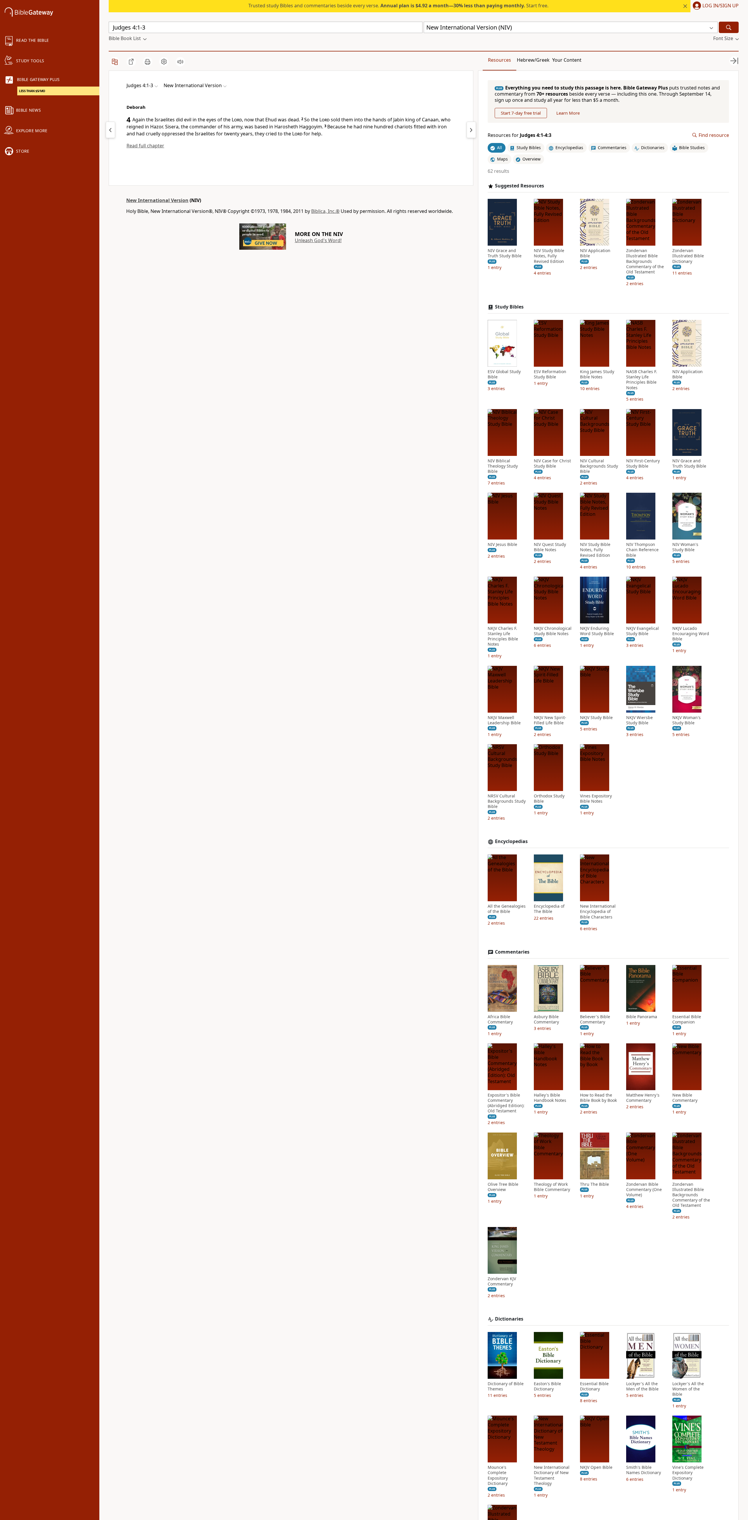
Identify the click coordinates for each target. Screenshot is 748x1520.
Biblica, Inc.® (325, 211)
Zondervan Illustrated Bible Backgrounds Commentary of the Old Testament (645, 261)
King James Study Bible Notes (597, 374)
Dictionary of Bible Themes (506, 1386)
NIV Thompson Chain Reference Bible (642, 550)
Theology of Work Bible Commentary (552, 1187)
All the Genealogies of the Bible (507, 909)
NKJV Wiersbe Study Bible (639, 720)
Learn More (568, 113)
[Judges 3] (110, 130)
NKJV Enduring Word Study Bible (597, 631)
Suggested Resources (519, 186)
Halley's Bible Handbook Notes (550, 1097)
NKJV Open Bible (596, 1467)
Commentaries (512, 952)
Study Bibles (509, 307)
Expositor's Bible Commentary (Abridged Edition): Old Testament (506, 1103)
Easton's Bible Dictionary (547, 1386)
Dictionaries (509, 1319)
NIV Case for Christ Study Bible (552, 463)
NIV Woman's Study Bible (685, 547)
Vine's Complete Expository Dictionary (688, 1473)
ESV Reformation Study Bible (550, 374)
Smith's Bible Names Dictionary (643, 1470)
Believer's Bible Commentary (595, 1019)
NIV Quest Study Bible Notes (550, 547)
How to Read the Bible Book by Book (598, 1097)
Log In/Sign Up (720, 6)
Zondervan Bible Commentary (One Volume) (644, 1189)
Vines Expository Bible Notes (596, 798)
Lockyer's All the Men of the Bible (642, 1386)
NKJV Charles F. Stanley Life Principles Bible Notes (503, 636)
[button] (714, 6)
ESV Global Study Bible (504, 374)
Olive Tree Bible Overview (503, 1187)
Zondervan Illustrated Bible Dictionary (688, 256)
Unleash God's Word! (318, 240)
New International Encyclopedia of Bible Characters (598, 911)
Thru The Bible (594, 1184)
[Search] (729, 27)
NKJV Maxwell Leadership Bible (504, 720)
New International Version (157, 200)
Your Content (566, 60)
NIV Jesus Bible (502, 544)
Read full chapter (145, 145)
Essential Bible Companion (686, 1019)
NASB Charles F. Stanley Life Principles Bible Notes (641, 379)
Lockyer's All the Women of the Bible (688, 1389)
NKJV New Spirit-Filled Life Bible (550, 720)
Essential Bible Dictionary (594, 1386)
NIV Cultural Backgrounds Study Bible (599, 466)
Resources (499, 60)
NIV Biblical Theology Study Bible (503, 466)
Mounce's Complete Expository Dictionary (498, 1475)
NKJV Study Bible (596, 717)
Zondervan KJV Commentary (502, 1281)
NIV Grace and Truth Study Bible (505, 253)
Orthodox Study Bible (549, 798)
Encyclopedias (511, 841)
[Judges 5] (471, 130)
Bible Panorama (641, 1016)
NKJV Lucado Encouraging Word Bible (690, 634)
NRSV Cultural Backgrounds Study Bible (507, 801)
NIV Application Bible (595, 253)
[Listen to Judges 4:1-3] (180, 61)
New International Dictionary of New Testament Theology (551, 1475)
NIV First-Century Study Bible (643, 463)
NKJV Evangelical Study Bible (642, 631)
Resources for (519, 135)
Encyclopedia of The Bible (549, 909)
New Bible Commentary (684, 1097)
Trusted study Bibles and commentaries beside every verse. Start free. (398, 5)
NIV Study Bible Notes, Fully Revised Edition (549, 256)
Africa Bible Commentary (500, 1019)
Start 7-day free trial (521, 113)
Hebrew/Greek (533, 60)
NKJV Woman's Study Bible (686, 720)
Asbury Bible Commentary (546, 1019)
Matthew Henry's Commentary (642, 1097)
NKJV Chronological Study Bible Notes (553, 631)
